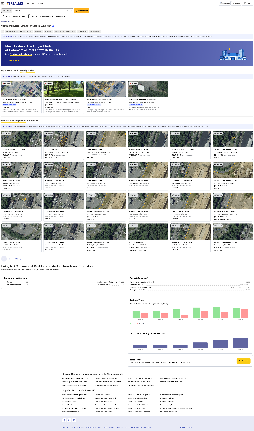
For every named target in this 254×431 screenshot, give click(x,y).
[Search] (71, 10)
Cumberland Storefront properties (172, 395)
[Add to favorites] (39, 83)
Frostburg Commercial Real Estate (140, 378)
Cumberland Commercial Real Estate (75, 378)
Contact (120, 427)
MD (9, 21)
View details (21, 97)
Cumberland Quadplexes (71, 412)
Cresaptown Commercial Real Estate (173, 378)
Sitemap (112, 427)
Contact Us (243, 361)
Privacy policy (91, 427)
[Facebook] (64, 420)
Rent (33, 3)
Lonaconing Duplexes (167, 405)
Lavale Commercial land (168, 412)
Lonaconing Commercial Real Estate (74, 382)
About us (65, 427)
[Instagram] (74, 420)
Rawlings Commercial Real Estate (74, 385)
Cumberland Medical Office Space (139, 405)
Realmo (15, 3)
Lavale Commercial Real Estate (106, 378)
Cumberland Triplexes (135, 401)
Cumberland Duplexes (102, 395)
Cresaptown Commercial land (105, 405)
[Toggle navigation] (3, 3)
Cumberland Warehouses (103, 412)
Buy (28, 3)
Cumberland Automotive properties (107, 408)
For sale (3, 21)
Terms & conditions (77, 427)
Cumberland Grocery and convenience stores (176, 408)
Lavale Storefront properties (72, 405)
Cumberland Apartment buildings (73, 398)
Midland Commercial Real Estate (139, 382)
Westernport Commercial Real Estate (108, 382)
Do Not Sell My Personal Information (138, 427)
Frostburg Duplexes (167, 398)
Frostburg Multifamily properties (139, 395)
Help (105, 427)
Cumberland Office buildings (137, 398)
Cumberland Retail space (103, 401)
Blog (99, 427)
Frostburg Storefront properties (139, 412)
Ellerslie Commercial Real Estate (106, 385)
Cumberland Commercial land (105, 398)
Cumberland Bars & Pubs (136, 408)
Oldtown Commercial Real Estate (171, 382)
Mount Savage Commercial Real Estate (141, 385)
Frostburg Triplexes (167, 401)
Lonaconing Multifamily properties (74, 408)
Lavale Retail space (69, 401)
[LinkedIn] (69, 420)
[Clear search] (67, 10)
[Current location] (2, 31)
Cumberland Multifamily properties (74, 395)
